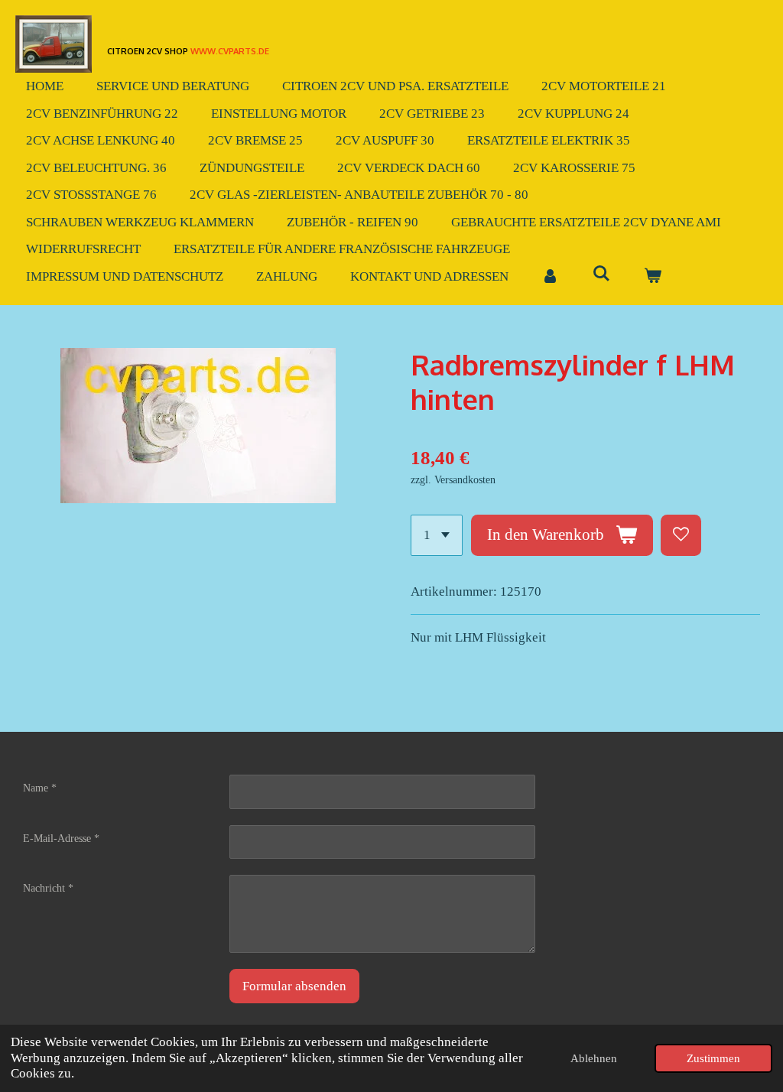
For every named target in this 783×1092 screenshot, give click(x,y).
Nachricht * (48, 888)
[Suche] (602, 274)
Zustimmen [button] (713, 1057)
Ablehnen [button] (593, 1057)
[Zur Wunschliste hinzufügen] (681, 535)
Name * (40, 788)
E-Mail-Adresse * (61, 838)
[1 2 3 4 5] (437, 535)
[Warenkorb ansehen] (653, 277)
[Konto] (550, 277)
